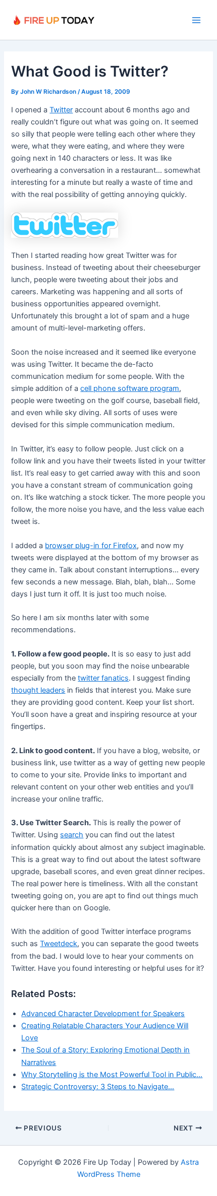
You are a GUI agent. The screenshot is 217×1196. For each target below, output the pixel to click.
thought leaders (38, 690)
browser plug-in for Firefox (91, 545)
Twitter (61, 109)
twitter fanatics (103, 678)
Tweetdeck (58, 943)
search (71, 834)
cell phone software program (129, 388)
